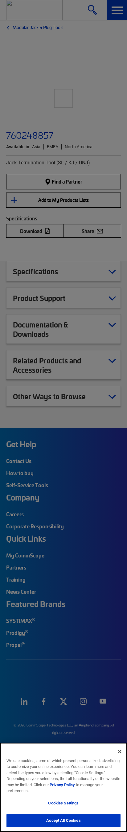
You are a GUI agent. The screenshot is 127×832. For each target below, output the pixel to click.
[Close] (119, 751)
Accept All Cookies (63, 820)
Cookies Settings (63, 803)
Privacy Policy (62, 784)
